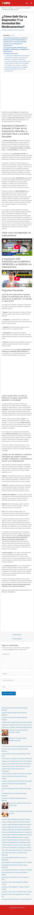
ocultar (12, 35)
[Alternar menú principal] (27, 3)
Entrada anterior (17, 634)
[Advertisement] (17, 93)
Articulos (4, 30)
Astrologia (9, 30)
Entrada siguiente (17, 638)
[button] (31, 3)
